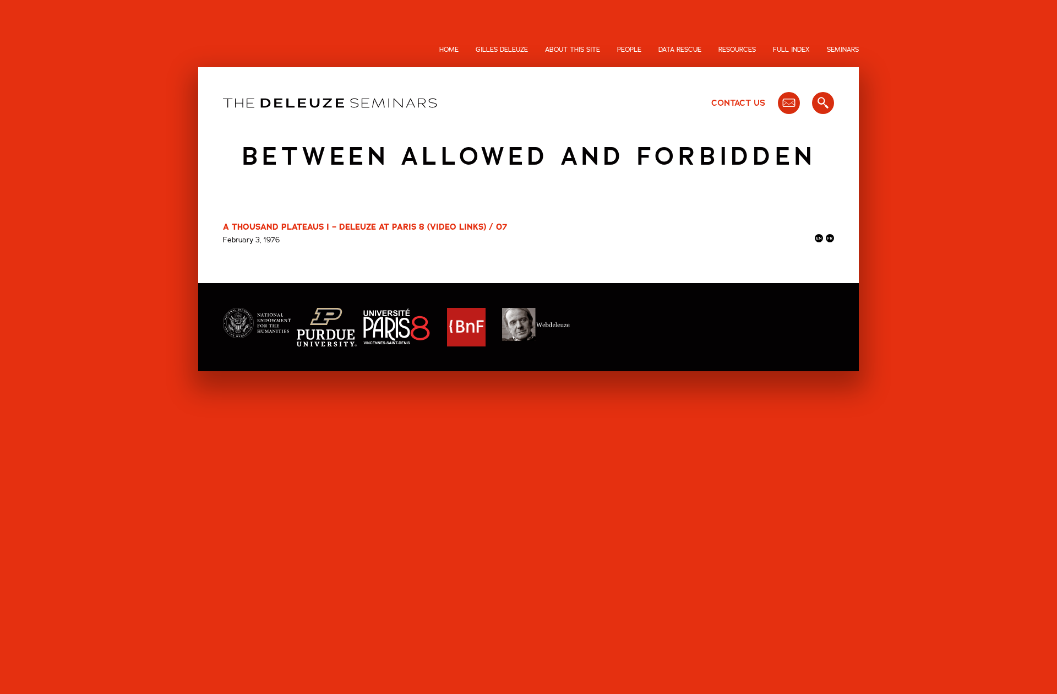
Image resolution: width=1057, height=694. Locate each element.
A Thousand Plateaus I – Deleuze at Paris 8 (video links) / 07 (365, 226)
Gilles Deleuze (502, 49)
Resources (737, 49)
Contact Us (738, 103)
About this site (572, 49)
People (629, 49)
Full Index (791, 49)
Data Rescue (679, 49)
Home (449, 49)
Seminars (843, 49)
